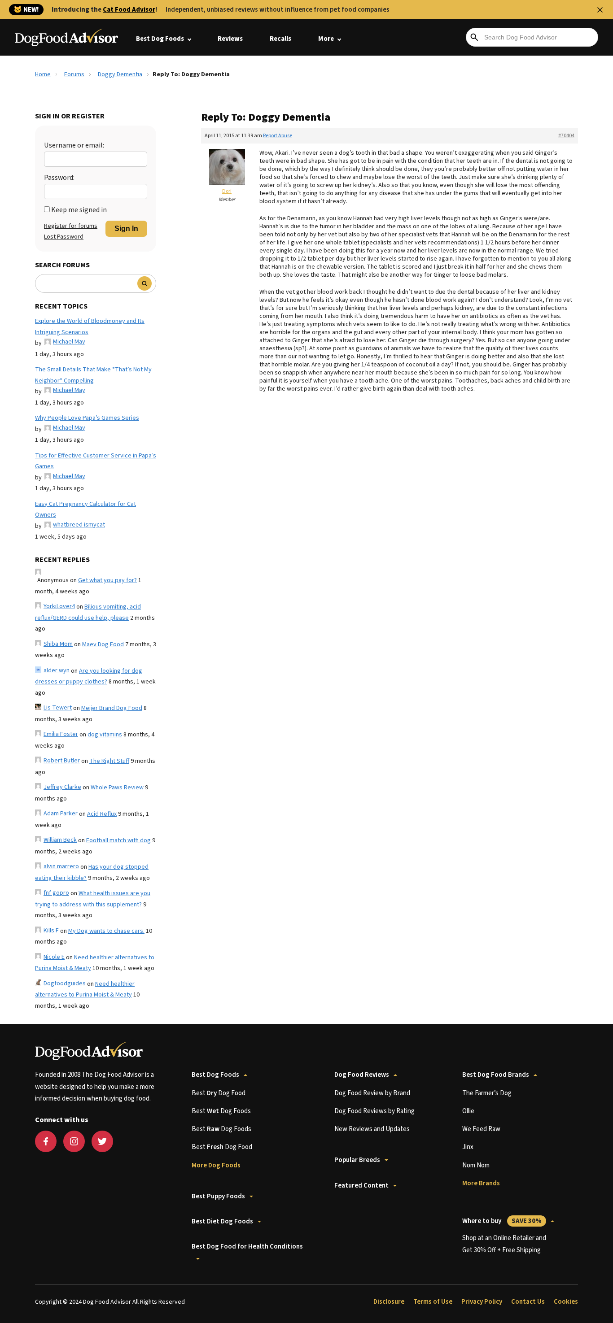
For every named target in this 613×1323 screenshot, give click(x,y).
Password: (59, 178)
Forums (74, 74)
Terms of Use (432, 1301)
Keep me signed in (79, 210)
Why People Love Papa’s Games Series (87, 417)
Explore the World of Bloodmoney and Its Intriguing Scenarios (89, 327)
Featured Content (361, 1185)
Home (43, 74)
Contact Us (528, 1301)
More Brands (481, 1183)
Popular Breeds (357, 1160)
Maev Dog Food (103, 644)
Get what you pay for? (107, 580)
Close (600, 10)
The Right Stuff (109, 761)
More (326, 39)
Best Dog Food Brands (495, 1074)
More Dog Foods (216, 1165)
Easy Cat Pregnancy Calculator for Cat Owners (85, 510)
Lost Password (63, 236)
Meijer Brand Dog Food (111, 708)
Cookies (566, 1301)
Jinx (467, 1147)
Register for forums (70, 226)
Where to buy (502, 1221)
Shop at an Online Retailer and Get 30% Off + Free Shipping (504, 1243)
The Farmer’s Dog (487, 1093)
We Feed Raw (481, 1129)
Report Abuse (277, 135)
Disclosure (388, 1301)
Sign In (126, 228)
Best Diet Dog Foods (222, 1221)
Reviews (230, 39)
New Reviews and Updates (372, 1129)
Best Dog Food (218, 1093)
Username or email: (74, 145)
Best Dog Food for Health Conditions (247, 1246)
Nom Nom (476, 1165)
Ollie (468, 1111)
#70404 (566, 135)
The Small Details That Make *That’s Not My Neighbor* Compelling (93, 375)
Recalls (280, 39)
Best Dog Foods (160, 39)
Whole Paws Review (117, 787)
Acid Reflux (102, 813)
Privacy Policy (481, 1301)
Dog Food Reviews (361, 1074)
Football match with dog (118, 840)
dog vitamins (105, 734)
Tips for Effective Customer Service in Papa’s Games (95, 461)
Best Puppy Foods (218, 1196)
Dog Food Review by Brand (372, 1093)
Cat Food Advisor (129, 9)
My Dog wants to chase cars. (106, 931)
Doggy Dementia (120, 74)
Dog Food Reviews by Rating (374, 1111)
